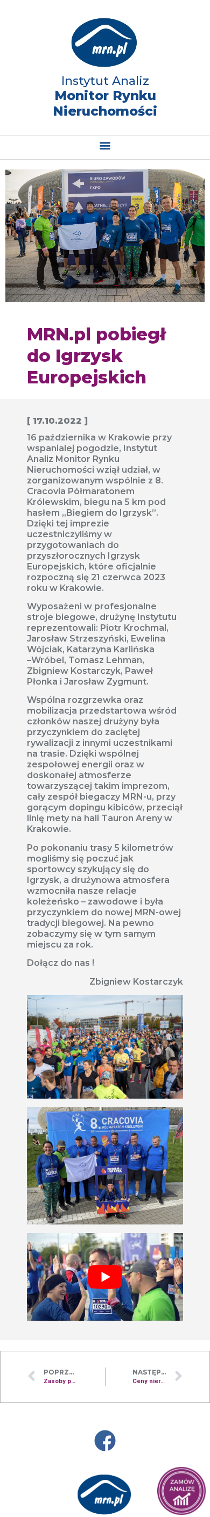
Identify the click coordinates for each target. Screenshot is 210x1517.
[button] (105, 145)
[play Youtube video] (105, 1277)
